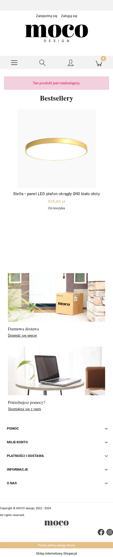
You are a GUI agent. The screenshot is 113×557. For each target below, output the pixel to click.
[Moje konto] (70, 63)
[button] (14, 62)
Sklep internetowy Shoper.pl (56, 553)
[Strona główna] (56, 33)
